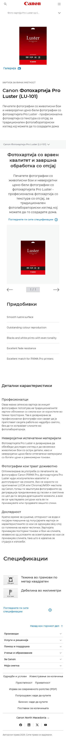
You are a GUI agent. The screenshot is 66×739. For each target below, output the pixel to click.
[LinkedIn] (29, 725)
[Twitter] (37, 725)
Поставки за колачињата (33, 708)
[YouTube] (45, 725)
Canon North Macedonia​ (31, 717)
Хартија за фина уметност (19, 82)
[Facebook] (20, 725)
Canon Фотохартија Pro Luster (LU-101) (24, 144)
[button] (10, 289)
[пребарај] (5, 4)
